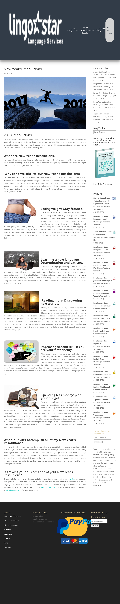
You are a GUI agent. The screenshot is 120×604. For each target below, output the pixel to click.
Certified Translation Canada (86, 30)
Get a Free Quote (109, 30)
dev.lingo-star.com (48, 487)
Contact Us (102, 30)
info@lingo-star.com (14, 490)
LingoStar (71, 479)
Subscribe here (98, 517)
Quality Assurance (39, 519)
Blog (97, 30)
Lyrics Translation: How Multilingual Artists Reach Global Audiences (103, 105)
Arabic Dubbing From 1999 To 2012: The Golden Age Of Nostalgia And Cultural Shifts (104, 75)
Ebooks (93, 30)
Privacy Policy (37, 516)
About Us (73, 30)
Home (68, 30)
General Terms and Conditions (44, 522)
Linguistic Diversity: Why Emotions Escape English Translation (103, 86)
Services (78, 30)
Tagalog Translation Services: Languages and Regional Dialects (103, 117)
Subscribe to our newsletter (102, 432)
